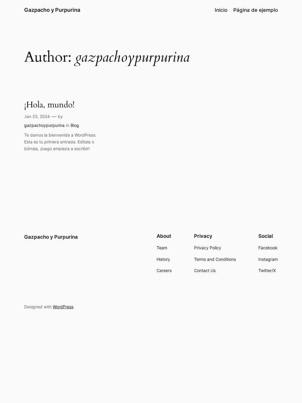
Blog (74, 125)
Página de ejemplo (255, 10)
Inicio (221, 10)
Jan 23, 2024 (37, 116)
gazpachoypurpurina (44, 125)
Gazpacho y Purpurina (52, 10)
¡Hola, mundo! (49, 105)
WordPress (63, 306)
